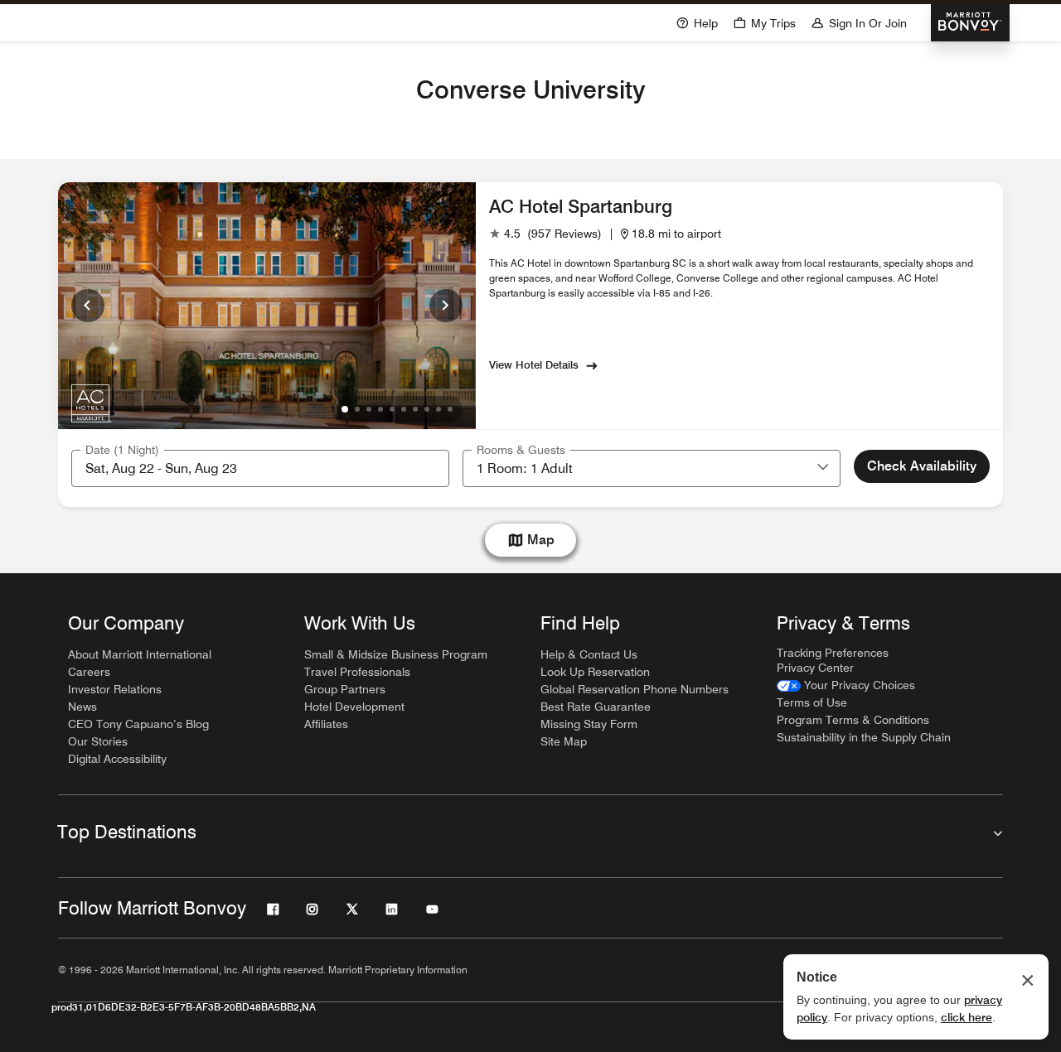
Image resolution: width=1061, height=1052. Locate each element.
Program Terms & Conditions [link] (853, 719)
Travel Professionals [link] (357, 671)
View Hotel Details (534, 364)
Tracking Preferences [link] (833, 652)
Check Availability (921, 466)
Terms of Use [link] (812, 702)
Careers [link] (89, 671)
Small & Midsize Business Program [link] (395, 654)
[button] (823, 468)
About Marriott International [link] (139, 654)
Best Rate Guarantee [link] (595, 706)
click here (966, 1017)
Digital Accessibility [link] (117, 758)
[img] (91, 402)
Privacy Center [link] (815, 667)
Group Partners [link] (344, 689)
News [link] (82, 706)
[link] (545, 234)
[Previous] (87, 305)
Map (541, 540)
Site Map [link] (563, 741)
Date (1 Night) (122, 449)
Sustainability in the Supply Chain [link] (864, 737)
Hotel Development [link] (354, 706)
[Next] (446, 305)
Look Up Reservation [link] (595, 671)
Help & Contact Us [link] (588, 654)
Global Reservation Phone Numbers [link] (634, 689)
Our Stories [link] (98, 741)
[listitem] (267, 305)
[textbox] (260, 468)
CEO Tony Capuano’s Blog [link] (138, 724)
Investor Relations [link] (115, 689)
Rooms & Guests (521, 449)
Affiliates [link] (326, 724)
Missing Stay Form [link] (588, 724)
